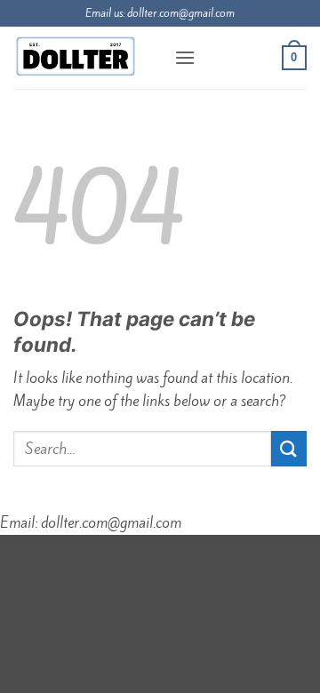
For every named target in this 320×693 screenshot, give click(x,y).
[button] (185, 57)
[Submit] (289, 448)
